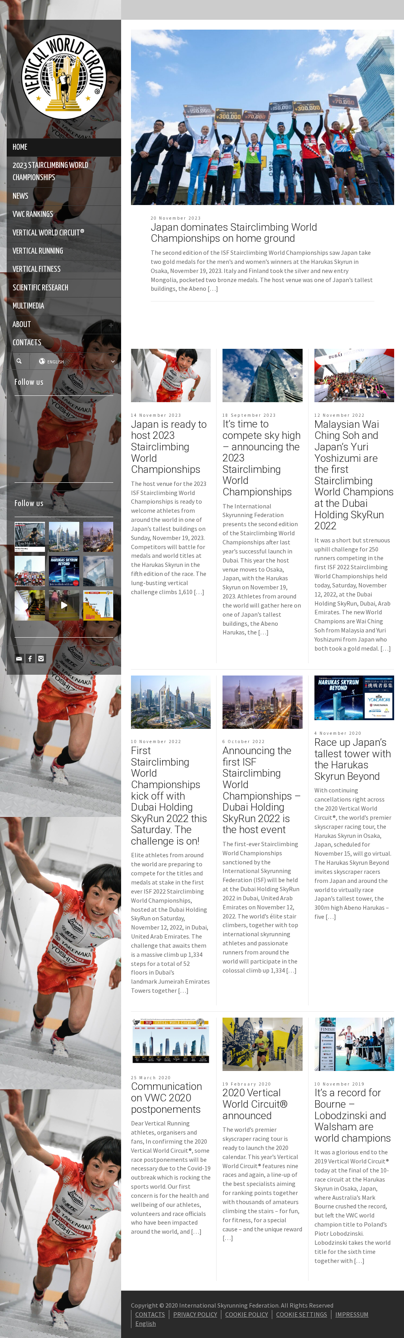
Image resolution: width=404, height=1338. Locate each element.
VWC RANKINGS (33, 214)
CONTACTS (27, 343)
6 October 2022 (244, 741)
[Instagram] (41, 658)
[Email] (19, 658)
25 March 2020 (151, 1077)
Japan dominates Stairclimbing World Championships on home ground (234, 233)
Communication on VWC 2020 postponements (166, 1097)
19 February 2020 (247, 1084)
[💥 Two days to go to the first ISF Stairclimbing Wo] (64, 537)
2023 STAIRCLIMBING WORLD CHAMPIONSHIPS (50, 172)
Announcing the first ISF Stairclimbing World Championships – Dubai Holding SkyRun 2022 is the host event (262, 790)
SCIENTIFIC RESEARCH (40, 288)
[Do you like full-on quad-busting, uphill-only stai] (64, 605)
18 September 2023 (249, 415)
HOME (20, 147)
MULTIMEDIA (28, 306)
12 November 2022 (339, 415)
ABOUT (22, 325)
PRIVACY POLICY (195, 1314)
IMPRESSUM (351, 1314)
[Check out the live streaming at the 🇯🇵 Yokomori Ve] (30, 537)
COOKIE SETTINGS (301, 1314)
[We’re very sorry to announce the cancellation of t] (30, 605)
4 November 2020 (338, 733)
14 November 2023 (156, 415)
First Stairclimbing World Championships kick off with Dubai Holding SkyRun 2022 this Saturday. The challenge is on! (169, 796)
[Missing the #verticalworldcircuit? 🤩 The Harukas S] (64, 571)
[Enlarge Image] (262, 117)
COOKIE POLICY (246, 1314)
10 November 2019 (339, 1084)
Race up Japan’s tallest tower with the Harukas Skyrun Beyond (352, 759)
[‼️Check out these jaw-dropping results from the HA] (30, 571)
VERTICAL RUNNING (38, 251)
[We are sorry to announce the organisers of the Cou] (98, 571)
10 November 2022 (156, 741)
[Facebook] (30, 658)
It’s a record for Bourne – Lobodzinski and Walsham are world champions (352, 1115)
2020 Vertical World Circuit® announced (255, 1104)
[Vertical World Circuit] (64, 78)
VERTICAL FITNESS (37, 269)
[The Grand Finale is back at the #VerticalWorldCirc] (98, 605)
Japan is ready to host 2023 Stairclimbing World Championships (169, 446)
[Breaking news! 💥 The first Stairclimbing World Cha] (98, 537)
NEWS (20, 196)
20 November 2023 (176, 218)
